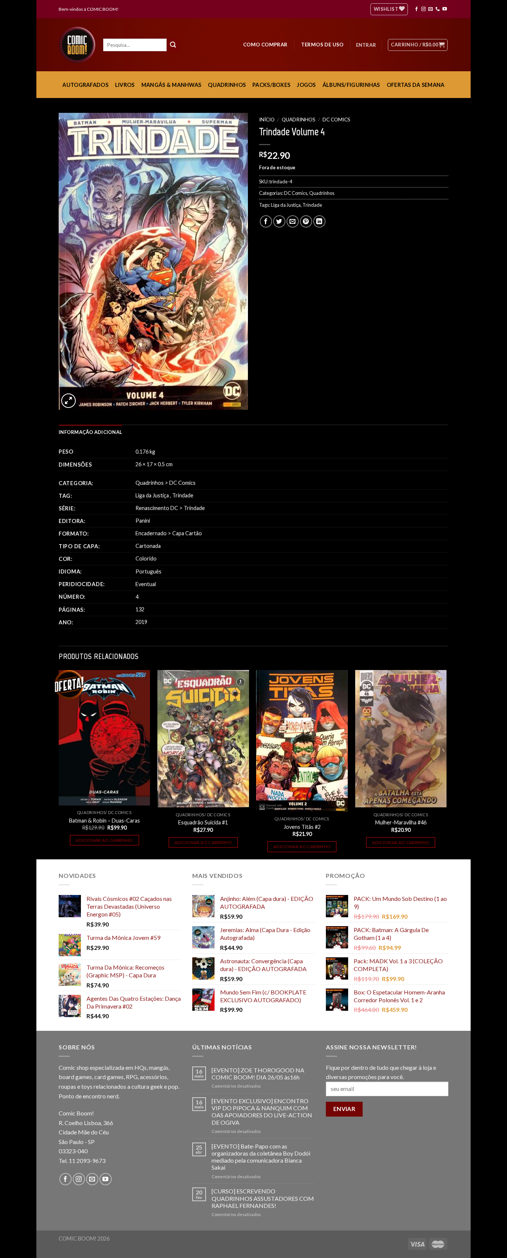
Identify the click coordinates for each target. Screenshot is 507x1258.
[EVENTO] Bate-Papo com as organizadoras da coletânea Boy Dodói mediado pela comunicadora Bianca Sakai (261, 1157)
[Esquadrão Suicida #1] (203, 739)
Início (267, 119)
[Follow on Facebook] (416, 9)
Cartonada (148, 546)
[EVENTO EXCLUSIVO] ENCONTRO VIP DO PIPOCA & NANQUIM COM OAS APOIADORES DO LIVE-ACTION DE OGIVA (262, 1111)
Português (148, 571)
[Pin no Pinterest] (306, 221)
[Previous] (59, 764)
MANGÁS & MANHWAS (171, 85)
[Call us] (437, 9)
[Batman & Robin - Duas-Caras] (104, 738)
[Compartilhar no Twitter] (279, 221)
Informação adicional (90, 432)
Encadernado (151, 533)
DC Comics (336, 119)
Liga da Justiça (286, 205)
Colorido (146, 558)
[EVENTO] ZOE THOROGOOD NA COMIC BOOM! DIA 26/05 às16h (258, 1073)
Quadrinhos (298, 119)
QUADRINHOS (227, 85)
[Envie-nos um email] (430, 9)
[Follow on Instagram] (423, 9)
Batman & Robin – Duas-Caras (104, 820)
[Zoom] (68, 400)
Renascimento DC (156, 508)
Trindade (312, 205)
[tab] (90, 432)
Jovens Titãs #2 (302, 827)
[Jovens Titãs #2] (302, 741)
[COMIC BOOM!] (79, 44)
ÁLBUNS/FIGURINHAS (351, 85)
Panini (142, 520)
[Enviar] (173, 45)
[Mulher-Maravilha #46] (401, 739)
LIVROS (125, 85)
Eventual (145, 584)
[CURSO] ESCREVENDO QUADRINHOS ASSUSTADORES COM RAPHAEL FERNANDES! (263, 1198)
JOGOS (306, 85)
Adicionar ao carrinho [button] (104, 840)
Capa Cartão (187, 533)
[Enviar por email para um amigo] (293, 221)
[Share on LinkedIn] (319, 221)
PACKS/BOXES (271, 85)
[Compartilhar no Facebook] (266, 221)
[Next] (446, 764)
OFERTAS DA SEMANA (416, 85)
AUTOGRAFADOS (85, 85)
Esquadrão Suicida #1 (203, 822)
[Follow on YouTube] (444, 9)
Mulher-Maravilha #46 (400, 822)
